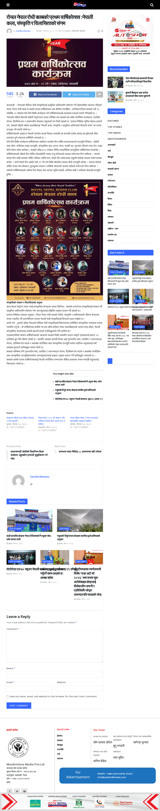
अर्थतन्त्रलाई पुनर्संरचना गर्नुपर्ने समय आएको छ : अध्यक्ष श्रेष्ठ (52, 573)
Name (11, 668)
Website (61, 682)
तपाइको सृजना (113, 168)
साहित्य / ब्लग (113, 228)
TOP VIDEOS (114, 132)
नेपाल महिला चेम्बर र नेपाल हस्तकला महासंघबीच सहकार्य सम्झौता (84, 419)
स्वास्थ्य (111, 240)
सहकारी (111, 222)
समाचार (82, 30)
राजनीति (111, 192)
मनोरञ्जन (75, 30)
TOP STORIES (64, 30)
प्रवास (110, 174)
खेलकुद (110, 156)
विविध (110, 204)
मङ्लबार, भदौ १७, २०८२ (45, 30)
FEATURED (64, 529)
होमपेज (59, 735)
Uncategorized (117, 138)
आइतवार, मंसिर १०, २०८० (135, 100)
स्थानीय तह (112, 234)
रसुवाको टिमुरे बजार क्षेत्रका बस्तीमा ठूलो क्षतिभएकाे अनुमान (142, 279)
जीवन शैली (112, 162)
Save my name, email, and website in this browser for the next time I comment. (53, 696)
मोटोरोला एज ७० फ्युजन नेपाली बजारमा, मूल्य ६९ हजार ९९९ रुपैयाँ (82, 398)
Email (11, 682)
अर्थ (109, 150)
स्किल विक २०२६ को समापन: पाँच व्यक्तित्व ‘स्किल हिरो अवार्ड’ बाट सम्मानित (51, 420)
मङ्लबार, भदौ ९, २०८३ (49, 582)
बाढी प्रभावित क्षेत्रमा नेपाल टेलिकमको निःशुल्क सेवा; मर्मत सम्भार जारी (118, 281)
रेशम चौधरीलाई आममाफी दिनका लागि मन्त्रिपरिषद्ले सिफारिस (139, 80)
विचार (110, 198)
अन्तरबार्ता (111, 144)
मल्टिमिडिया (112, 186)
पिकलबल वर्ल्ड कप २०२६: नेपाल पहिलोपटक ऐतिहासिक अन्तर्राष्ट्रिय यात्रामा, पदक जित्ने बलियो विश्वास (141, 337)
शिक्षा (109, 210)
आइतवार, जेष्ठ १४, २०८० (135, 85)
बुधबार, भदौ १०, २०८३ (15, 543)
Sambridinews (23, 30)
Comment (13, 628)
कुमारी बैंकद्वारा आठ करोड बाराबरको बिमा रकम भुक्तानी (138, 94)
